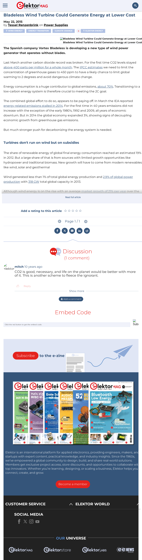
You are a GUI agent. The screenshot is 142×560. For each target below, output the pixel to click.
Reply (27, 286)
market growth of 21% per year (103, 191)
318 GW (33, 181)
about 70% (105, 86)
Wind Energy (15, 31)
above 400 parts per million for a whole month (38, 67)
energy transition (38, 31)
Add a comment (72, 299)
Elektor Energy (94, 31)
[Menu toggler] (5, 5)
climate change (63, 31)
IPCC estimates (91, 67)
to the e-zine (40, 355)
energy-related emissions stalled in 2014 (33, 106)
